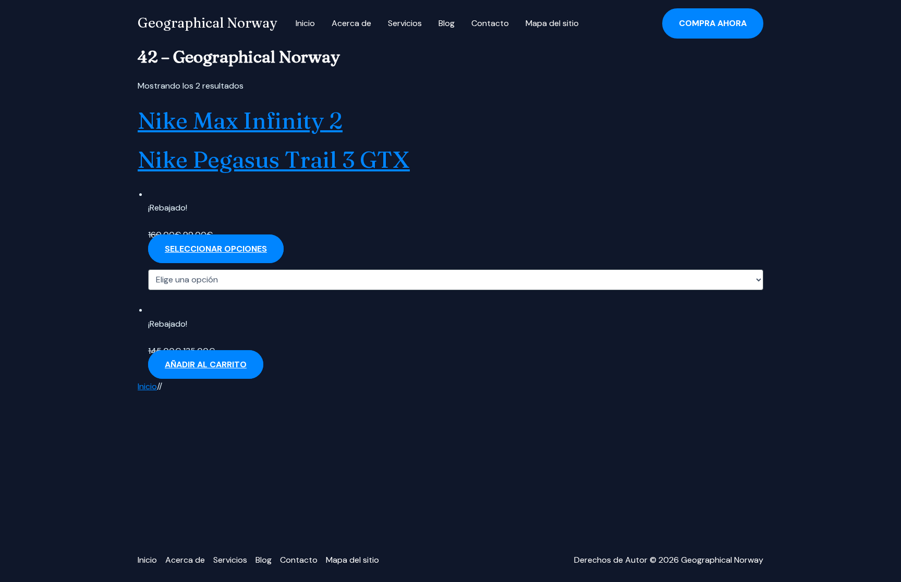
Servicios (405, 23)
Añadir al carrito (206, 364)
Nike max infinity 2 (240, 120)
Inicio (305, 23)
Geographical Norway (207, 23)
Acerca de (351, 23)
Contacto (490, 23)
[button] (712, 23)
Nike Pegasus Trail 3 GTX (274, 159)
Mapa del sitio (552, 23)
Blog (447, 23)
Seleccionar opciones (216, 248)
